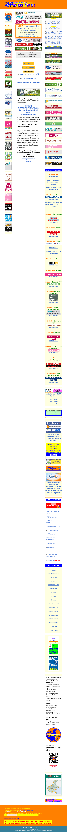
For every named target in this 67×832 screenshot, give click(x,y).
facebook (26, 160)
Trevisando (50, 547)
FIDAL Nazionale (52, 517)
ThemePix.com (22, 830)
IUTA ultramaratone (52, 530)
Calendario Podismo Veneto (37, 827)
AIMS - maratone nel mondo (52, 512)
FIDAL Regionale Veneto (51, 522)
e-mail (20, 160)
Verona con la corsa (53, 551)
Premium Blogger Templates (46, 830)
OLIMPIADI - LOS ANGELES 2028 (51, 555)
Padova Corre (51, 543)
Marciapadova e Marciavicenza (51, 539)
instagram (34, 160)
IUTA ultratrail (51, 534)
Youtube (28, 161)
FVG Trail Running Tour (54, 526)
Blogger (36, 829)
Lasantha (37, 830)
